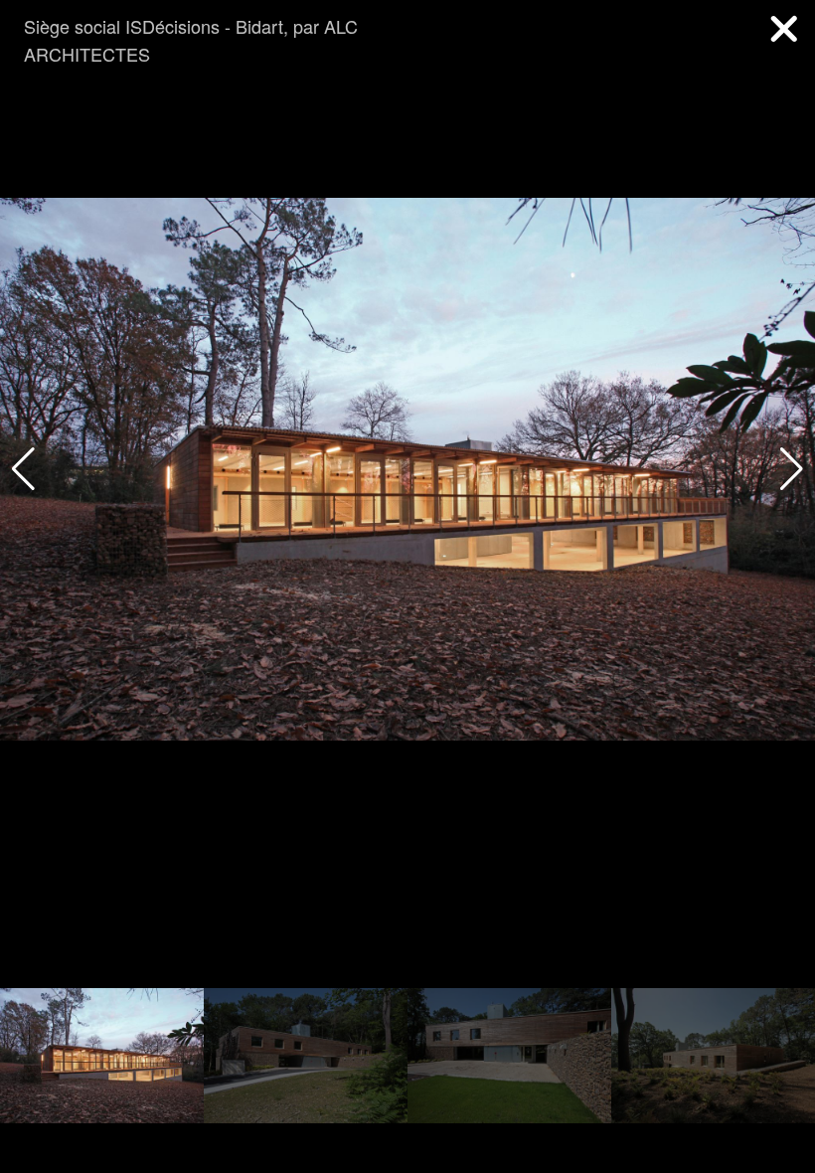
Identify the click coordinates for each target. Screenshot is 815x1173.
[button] (791, 469)
